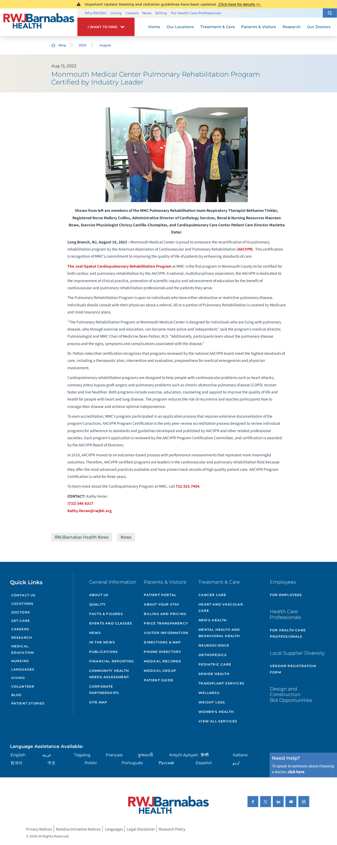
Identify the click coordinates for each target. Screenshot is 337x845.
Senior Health (214, 674)
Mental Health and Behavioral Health (219, 633)
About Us (99, 595)
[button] (330, 13)
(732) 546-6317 (80, 503)
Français (114, 754)
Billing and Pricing (165, 614)
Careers (132, 13)
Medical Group (160, 671)
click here (296, 772)
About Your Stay (161, 604)
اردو (236, 762)
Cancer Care (212, 595)
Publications (103, 652)
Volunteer (22, 686)
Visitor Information (166, 633)
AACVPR (245, 249)
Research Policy (172, 829)
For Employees (286, 595)
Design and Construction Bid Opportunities (291, 694)
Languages (23, 669)
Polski (91, 762)
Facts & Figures (106, 614)
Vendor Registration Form (293, 669)
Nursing (20, 661)
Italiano (240, 754)
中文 (52, 762)
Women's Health (216, 712)
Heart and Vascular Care (221, 607)
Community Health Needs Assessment (109, 674)
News (146, 13)
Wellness (209, 693)
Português (132, 762)
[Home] (38, 22)
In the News (102, 642)
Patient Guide (158, 680)
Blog (62, 45)
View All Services (218, 721)
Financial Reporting (111, 661)
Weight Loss (212, 702)
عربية (46, 754)
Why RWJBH (95, 13)
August (105, 45)
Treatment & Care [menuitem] (217, 26)
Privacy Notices (39, 829)
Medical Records (162, 661)
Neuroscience (214, 645)
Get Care (20, 621)
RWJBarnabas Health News (82, 537)
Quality (97, 604)
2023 (82, 45)
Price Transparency (166, 623)
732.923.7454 (187, 486)
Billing (161, 13)
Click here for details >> (239, 4)
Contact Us (23, 595)
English (18, 754)
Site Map (98, 702)
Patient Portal (160, 595)
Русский (166, 762)
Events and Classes (110, 623)
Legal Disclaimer (141, 829)
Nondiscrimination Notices (78, 829)
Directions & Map (162, 642)
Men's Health (213, 620)
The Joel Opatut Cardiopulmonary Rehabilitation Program (119, 266)
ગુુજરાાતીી (145, 754)
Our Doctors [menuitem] (318, 26)
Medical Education (22, 649)
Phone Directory (162, 652)
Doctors (20, 612)
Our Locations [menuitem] (180, 26)
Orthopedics (213, 655)
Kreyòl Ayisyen (183, 754)
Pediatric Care (215, 664)
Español (204, 762)
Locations (22, 604)
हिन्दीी (205, 754)
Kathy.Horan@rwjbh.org (89, 511)
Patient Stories (28, 703)
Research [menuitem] (292, 26)
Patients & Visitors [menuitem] (258, 26)
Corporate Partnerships (104, 689)
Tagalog (82, 754)
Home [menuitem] (154, 26)
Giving (116, 13)
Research (21, 637)
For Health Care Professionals (196, 13)
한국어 (16, 762)
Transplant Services (221, 683)
